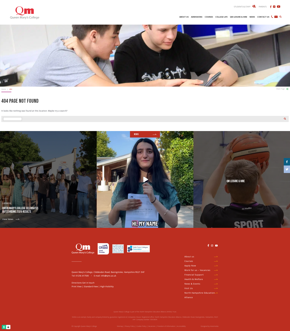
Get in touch (88, 282)
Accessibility (181, 326)
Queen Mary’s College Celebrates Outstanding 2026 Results (20, 210)
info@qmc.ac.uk (108, 275)
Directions (77, 282)
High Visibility (107, 286)
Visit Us (188, 288)
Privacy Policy (130, 326)
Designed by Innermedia (209, 326)
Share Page (280, 89)
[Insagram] (212, 245)
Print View (77, 286)
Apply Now (190, 265)
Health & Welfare (193, 279)
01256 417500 (82, 275)
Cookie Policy (141, 326)
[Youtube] (216, 245)
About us (189, 256)
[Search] (280, 16)
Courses (188, 261)
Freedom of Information (166, 326)
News (136, 134)
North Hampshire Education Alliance (199, 295)
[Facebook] (208, 245)
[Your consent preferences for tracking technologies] (8, 327)
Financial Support (194, 274)
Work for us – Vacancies (197, 270)
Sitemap (120, 326)
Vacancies (151, 326)
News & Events (192, 283)
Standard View (91, 286)
